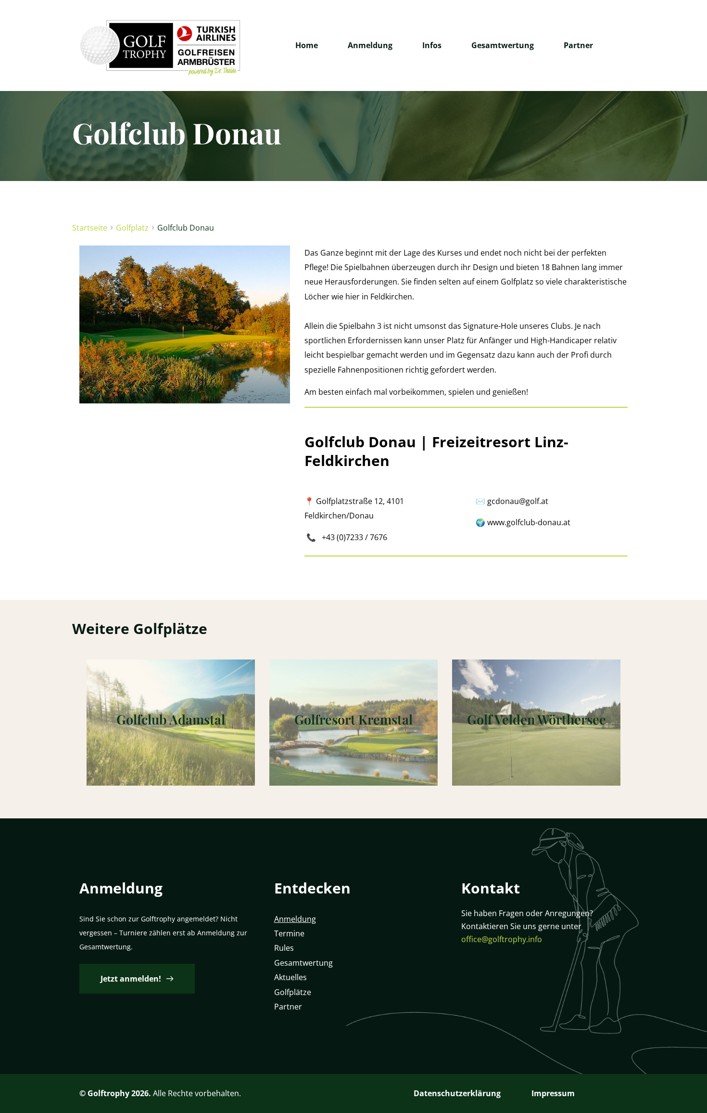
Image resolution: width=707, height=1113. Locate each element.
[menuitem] (306, 45)
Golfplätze (292, 992)
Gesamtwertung (303, 963)
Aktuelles (290, 977)
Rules (284, 948)
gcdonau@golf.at (517, 501)
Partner (289, 1006)
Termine (289, 933)
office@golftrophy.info (501, 939)
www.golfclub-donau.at (528, 522)
